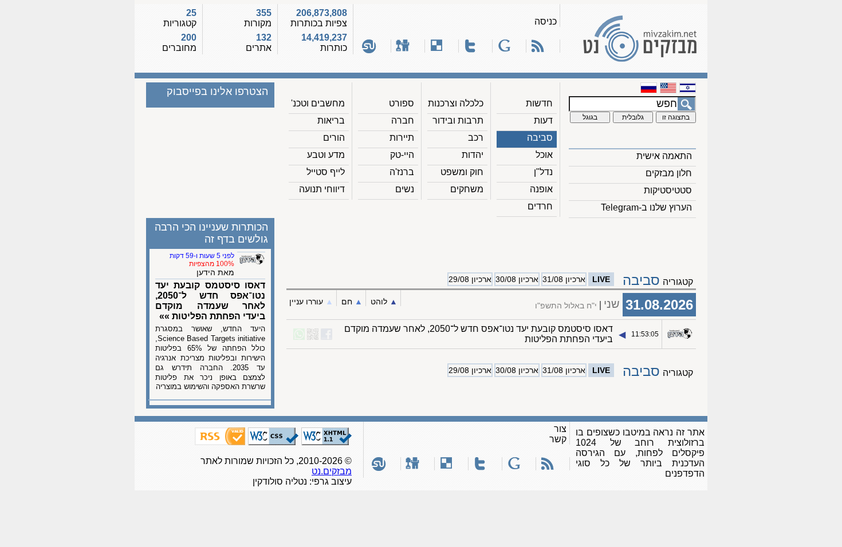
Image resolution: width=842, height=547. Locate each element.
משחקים (466, 189)
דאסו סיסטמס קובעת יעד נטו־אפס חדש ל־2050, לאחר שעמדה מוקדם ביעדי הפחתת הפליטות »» (210, 300)
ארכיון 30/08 (516, 279)
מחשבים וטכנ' (318, 103)
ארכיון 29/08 (469, 279)
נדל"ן (543, 172)
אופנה (541, 189)
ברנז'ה (401, 172)
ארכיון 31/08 (563, 279)
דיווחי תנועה (322, 189)
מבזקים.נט (332, 471)
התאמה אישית (664, 156)
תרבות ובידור (457, 120)
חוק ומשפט (461, 172)
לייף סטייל (325, 172)
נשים (404, 189)
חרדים (540, 206)
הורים (334, 137)
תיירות (401, 137)
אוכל (544, 155)
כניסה (545, 21)
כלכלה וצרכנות (455, 103)
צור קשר (557, 434)
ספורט (401, 103)
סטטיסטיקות (668, 190)
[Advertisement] (491, 241)
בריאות (331, 120)
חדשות (539, 103)
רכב (475, 137)
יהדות (472, 155)
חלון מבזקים (669, 173)
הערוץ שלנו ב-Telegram (646, 207)
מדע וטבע (326, 155)
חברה (402, 120)
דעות (543, 120)
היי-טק (402, 155)
